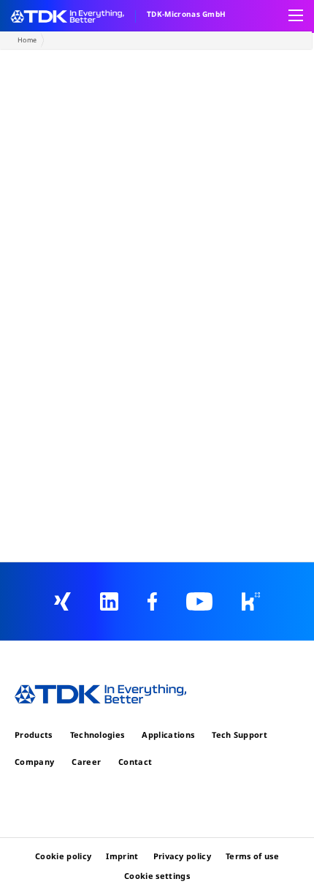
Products (34, 734)
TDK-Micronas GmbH (186, 14)
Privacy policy (182, 855)
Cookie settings (157, 875)
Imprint (122, 855)
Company (34, 761)
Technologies (97, 734)
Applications (168, 734)
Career (86, 761)
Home (27, 40)
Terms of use (252, 855)
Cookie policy (63, 855)
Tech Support (239, 734)
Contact (135, 761)
